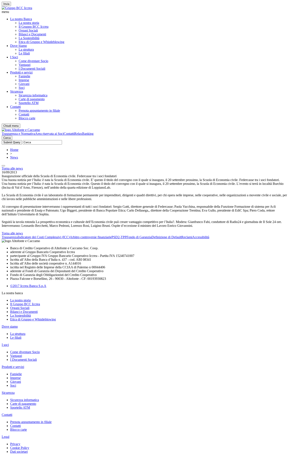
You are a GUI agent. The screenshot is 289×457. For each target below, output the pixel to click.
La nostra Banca (21, 19)
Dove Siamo (18, 45)
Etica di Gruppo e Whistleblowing (41, 42)
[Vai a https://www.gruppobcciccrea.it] (17, 8)
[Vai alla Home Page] (21, 130)
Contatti (15, 107)
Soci (22, 87)
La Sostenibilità (29, 38)
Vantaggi (24, 65)
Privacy (15, 444)
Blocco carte (27, 118)
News (14, 157)
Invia (6, 4)
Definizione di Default (166, 237)
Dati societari (19, 451)
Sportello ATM (29, 103)
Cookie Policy (19, 448)
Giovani (24, 84)
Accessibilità (200, 237)
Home (14, 150)
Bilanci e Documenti (32, 34)
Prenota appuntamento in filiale (39, 110)
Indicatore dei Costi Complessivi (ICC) (44, 237)
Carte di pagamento (32, 99)
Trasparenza (10, 237)
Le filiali (24, 53)
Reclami (186, 237)
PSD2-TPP (119, 237)
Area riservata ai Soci (49, 133)
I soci (5, 345)
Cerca (7, 137)
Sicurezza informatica (33, 95)
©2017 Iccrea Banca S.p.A (28, 286)
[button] (144, 12)
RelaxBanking (84, 133)
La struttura (26, 49)
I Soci (14, 57)
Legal (5, 437)
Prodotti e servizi (21, 72)
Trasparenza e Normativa (18, 133)
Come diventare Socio (33, 61)
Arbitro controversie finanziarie (90, 237)
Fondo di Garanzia (139, 237)
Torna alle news (12, 168)
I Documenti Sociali (32, 68)
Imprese (24, 80)
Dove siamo (10, 326)
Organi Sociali (28, 30)
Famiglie (24, 76)
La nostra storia (29, 23)
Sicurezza (16, 91)
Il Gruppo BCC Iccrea (33, 26)
